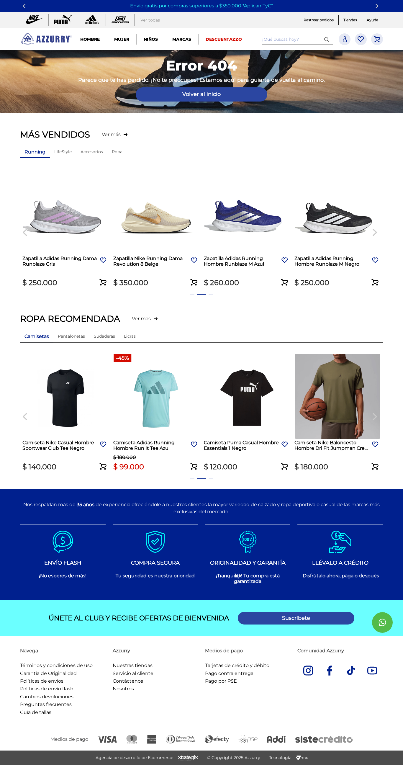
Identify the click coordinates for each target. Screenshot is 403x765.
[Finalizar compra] (377, 39)
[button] (103, 279)
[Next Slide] (378, 6)
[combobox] (297, 39)
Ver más (111, 134)
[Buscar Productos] (327, 39)
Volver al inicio (201, 94)
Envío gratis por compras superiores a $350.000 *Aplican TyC (200, 6)
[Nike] (34, 20)
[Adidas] (91, 20)
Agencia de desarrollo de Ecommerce (134, 757)
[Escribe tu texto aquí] (120, 20)
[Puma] (63, 20)
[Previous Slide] (25, 6)
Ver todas (150, 20)
